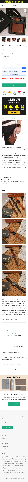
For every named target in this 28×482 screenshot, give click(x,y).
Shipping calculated (12, 49)
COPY (24, 67)
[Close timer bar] (26, 1)
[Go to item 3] (14, 39)
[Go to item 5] (23, 39)
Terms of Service (6, 441)
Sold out (14, 85)
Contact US (4, 438)
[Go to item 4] (18, 39)
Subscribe (7, 427)
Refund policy (5, 443)
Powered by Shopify (19, 478)
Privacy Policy (5, 448)
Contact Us (14, 404)
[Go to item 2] (9, 39)
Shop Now (14, 112)
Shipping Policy (5, 446)
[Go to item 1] (4, 39)
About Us (4, 436)
